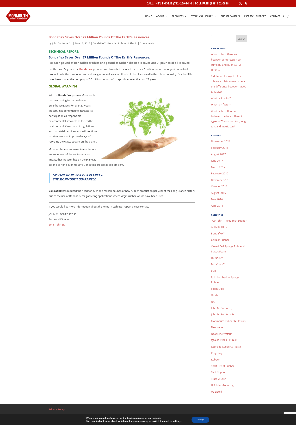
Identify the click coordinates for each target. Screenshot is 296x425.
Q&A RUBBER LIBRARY (224, 340)
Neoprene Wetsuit (221, 333)
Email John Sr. (57, 224)
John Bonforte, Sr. (62, 43)
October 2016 (219, 186)
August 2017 (218, 154)
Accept (200, 419)
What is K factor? (221, 104)
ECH (213, 270)
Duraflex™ (217, 257)
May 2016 (217, 199)
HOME (148, 16)
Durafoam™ (218, 264)
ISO (213, 301)
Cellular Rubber (220, 239)
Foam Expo (217, 288)
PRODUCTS (177, 16)
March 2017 (218, 167)
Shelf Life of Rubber (222, 366)
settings (177, 421)
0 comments (147, 43)
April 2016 (217, 205)
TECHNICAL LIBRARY (202, 16)
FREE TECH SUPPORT (255, 16)
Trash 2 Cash (218, 378)
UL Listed (216, 391)
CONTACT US (277, 16)
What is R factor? (221, 98)
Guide (214, 295)
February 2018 (220, 147)
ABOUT (160, 16)
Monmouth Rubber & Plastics (228, 321)
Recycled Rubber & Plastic (122, 43)
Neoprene (217, 327)
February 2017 (220, 173)
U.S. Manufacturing (222, 385)
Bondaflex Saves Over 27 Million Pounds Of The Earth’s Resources (99, 37)
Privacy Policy (57, 409)
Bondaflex (85, 69)
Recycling (216, 353)
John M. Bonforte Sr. (223, 314)
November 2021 (220, 141)
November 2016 (220, 180)
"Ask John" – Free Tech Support (229, 220)
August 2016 (218, 192)
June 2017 (217, 160)
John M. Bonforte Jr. (222, 308)
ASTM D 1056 (219, 227)
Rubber (215, 359)
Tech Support (219, 372)
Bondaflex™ (99, 43)
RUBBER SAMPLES (230, 16)
